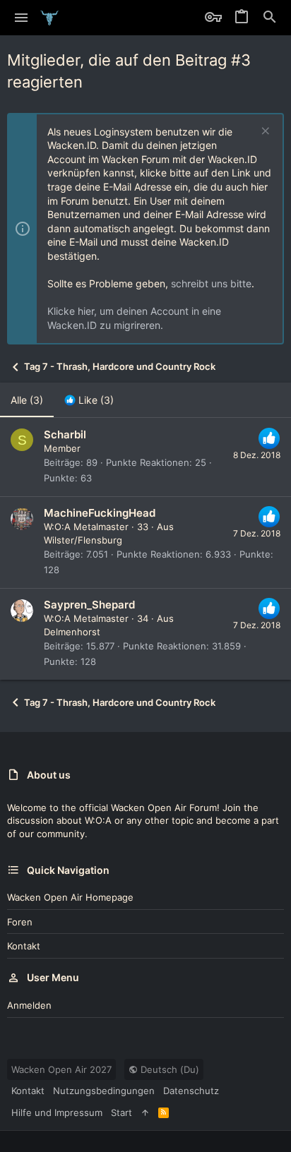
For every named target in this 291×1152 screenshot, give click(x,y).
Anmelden (29, 1005)
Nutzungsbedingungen (104, 1090)
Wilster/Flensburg (83, 540)
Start (121, 1112)
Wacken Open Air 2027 (61, 1069)
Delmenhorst (72, 631)
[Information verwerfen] (264, 132)
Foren (19, 922)
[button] (21, 17)
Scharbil (65, 434)
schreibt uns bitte (211, 283)
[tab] (89, 400)
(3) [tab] (27, 400)
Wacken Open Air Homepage (70, 897)
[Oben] (145, 1112)
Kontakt (23, 946)
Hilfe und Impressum (56, 1112)
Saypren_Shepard (89, 604)
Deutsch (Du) (168, 1069)
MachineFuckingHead (99, 513)
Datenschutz (191, 1090)
